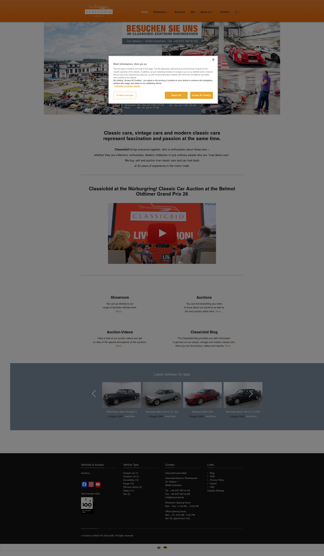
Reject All (176, 95)
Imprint (137, 86)
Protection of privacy (123, 86)
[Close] (213, 59)
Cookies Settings (124, 95)
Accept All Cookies (201, 95)
